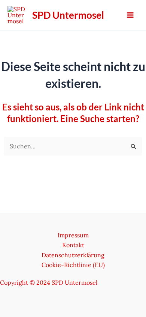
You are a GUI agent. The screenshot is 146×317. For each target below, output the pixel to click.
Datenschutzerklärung (73, 255)
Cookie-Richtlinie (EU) (73, 265)
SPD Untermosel (68, 15)
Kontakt (73, 245)
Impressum (73, 235)
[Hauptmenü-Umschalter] (130, 15)
